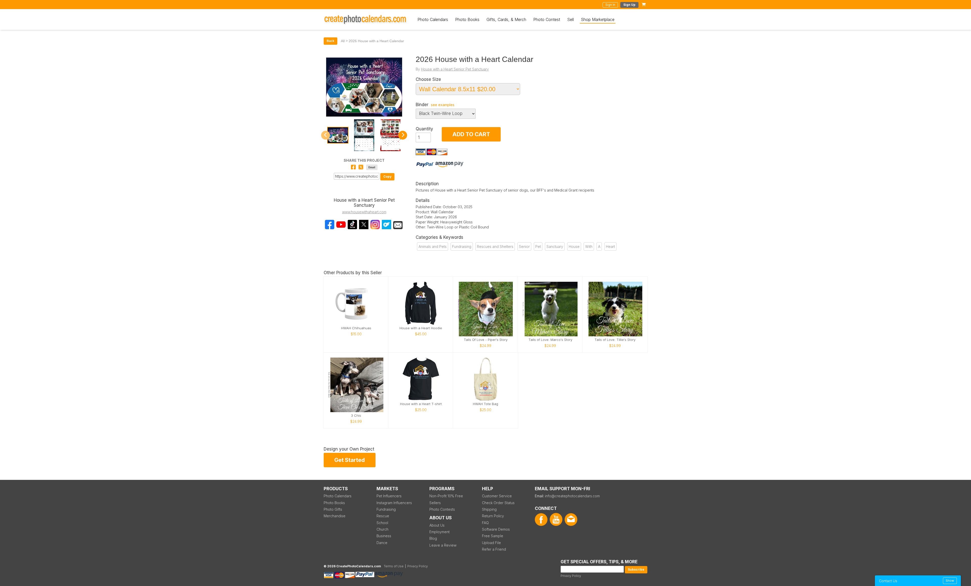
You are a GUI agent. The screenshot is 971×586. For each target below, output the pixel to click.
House (574, 246)
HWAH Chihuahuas (356, 328)
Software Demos (496, 529)
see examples (442, 105)
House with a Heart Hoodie (421, 328)
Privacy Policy (571, 576)
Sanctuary (554, 246)
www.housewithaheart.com (364, 212)
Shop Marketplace (597, 19)
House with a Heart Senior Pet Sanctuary (455, 69)
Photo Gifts (333, 509)
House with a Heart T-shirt (421, 404)
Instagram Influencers (394, 503)
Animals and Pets (432, 246)
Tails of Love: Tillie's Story (614, 340)
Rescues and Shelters (495, 246)
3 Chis (356, 415)
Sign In (610, 5)
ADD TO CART (471, 134)
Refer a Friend (494, 549)
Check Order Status (498, 503)
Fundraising (461, 246)
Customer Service (497, 496)
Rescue (383, 516)
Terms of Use (394, 566)
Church (382, 529)
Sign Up (629, 5)
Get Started (349, 460)
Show (950, 580)
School (382, 523)
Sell (570, 19)
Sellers (435, 503)
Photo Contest (546, 19)
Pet (538, 246)
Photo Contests (442, 509)
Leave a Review (442, 545)
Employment (439, 532)
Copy (387, 176)
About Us (437, 525)
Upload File (491, 543)
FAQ (485, 523)
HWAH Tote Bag (485, 404)
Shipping (489, 509)
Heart (610, 246)
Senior (524, 246)
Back (330, 41)
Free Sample (492, 536)
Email (371, 167)
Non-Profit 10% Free (446, 496)
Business (384, 536)
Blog (433, 538)
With (588, 246)
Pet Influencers (389, 496)
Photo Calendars (432, 19)
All (343, 41)
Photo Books (467, 19)
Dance (382, 543)
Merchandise (334, 516)
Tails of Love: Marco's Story (550, 340)
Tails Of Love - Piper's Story (485, 340)
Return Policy (493, 516)
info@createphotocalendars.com (572, 496)
